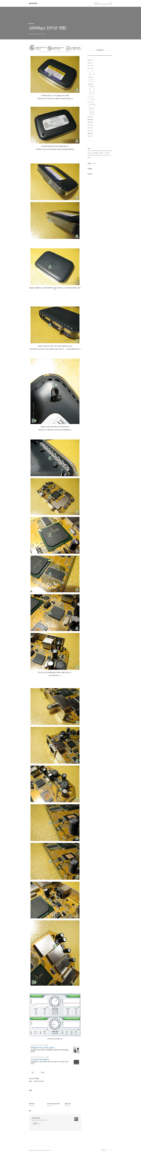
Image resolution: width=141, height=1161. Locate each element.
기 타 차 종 (91, 114)
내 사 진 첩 (90, 77)
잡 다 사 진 (90, 130)
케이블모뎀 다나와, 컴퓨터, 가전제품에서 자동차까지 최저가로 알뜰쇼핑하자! (50, 1051)
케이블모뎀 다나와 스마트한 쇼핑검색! (43, 1048)
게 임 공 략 (91, 99)
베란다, (108, 153)
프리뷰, (107, 150)
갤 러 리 (91, 79)
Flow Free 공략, (97, 150)
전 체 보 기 (90, 60)
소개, (91, 150)
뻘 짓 (92, 88)
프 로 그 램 (91, 92)
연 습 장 (90, 65)
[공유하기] (35, 1072)
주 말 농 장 (90, 122)
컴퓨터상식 (90, 133)
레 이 (92, 106)
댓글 (30, 1110)
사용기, (103, 150)
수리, (104, 153)
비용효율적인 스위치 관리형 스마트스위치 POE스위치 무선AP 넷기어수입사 (49, 1062)
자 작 (92, 90)
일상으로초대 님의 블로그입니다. (39, 1120)
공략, (92, 155)
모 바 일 (90, 97)
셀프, (104, 155)
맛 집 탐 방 (90, 117)
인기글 (94, 163)
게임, (89, 155)
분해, (95, 155)
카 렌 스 (91, 110)
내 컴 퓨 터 (90, 84)
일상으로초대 (33, 3)
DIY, (107, 155)
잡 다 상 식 (90, 136)
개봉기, (101, 153)
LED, (89, 150)
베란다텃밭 (90, 119)
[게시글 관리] (37, 1072)
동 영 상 (91, 74)
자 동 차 (90, 102)
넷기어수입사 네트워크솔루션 (40, 1059)
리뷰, (101, 155)
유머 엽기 (90, 68)
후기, (110, 155)
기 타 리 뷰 (90, 128)
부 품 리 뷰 (91, 112)
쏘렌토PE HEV (92, 104)
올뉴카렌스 (91, 108)
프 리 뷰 (91, 94)
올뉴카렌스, (96, 153)
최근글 (89, 163)
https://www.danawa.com (38, 1045)
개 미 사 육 (90, 125)
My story (90, 63)
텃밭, (110, 150)
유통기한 (104, 1147)
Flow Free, (90, 153)
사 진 (92, 72)
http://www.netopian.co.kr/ (38, 1057)
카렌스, (89, 157)
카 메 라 (91, 81)
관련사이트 (104, 1150)
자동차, (98, 155)
